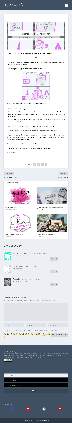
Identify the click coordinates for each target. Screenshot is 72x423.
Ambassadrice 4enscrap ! (14, 234)
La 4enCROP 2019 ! (11, 207)
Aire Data (46, 420)
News (39, 37)
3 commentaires (48, 37)
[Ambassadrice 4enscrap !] (20, 223)
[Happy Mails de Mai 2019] (52, 223)
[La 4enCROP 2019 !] (20, 195)
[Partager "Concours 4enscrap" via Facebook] (35, 165)
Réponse (54, 259)
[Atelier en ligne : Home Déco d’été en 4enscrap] (52, 195)
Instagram (36, 148)
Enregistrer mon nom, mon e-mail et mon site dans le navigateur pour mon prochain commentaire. (36, 330)
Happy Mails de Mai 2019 (45, 234)
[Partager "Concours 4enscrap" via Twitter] (38, 165)
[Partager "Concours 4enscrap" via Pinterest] (42, 165)
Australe (24, 37)
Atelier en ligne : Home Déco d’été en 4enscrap (50, 208)
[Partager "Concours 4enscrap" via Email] (46, 165)
